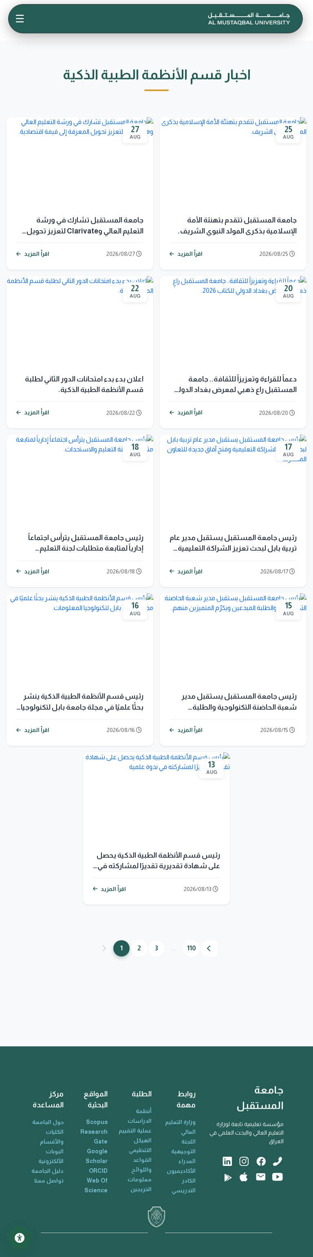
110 (191, 948)
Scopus (97, 1122)
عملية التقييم (135, 1130)
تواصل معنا (49, 1180)
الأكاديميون (181, 1171)
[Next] (209, 948)
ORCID (98, 1171)
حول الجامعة (48, 1122)
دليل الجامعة (47, 1171)
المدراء (187, 1161)
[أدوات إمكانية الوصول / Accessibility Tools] (19, 1238)
